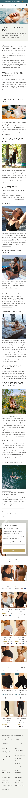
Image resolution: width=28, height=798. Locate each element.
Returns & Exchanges (20, 753)
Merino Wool (18, 772)
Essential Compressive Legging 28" (7, 719)
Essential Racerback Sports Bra (21, 610)
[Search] (4, 5)
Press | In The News (19, 785)
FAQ (16, 761)
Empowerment (18, 777)
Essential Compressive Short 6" (7, 691)
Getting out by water (6, 491)
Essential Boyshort (7, 664)
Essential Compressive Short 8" (20, 691)
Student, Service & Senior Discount (6, 788)
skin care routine (7, 353)
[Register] (21, 743)
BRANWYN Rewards (6, 772)
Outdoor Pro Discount (7, 785)
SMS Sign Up (4, 775)
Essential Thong (20, 664)
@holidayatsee (14, 457)
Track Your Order (19, 750)
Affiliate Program (5, 782)
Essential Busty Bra (21, 583)
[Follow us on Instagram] (6, 756)
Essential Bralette (7, 583)
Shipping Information (20, 755)
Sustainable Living (19, 513)
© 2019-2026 (21, 794)
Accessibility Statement (20, 766)
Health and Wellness (9, 513)
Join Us (14, 550)
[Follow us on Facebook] (3, 756)
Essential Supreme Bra (7, 609)
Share (3, 516)
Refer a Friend (5, 780)
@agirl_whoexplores (19, 199)
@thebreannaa (13, 494)
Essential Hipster (7, 637)
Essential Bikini (20, 637)
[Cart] (25, 5)
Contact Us (17, 763)
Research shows (7, 64)
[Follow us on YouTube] (3, 759)
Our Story (17, 780)
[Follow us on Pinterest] (9, 756)
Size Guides (18, 758)
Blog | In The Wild (19, 782)
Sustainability (18, 775)
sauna (10, 371)
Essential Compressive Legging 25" (21, 719)
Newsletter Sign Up (6, 777)
